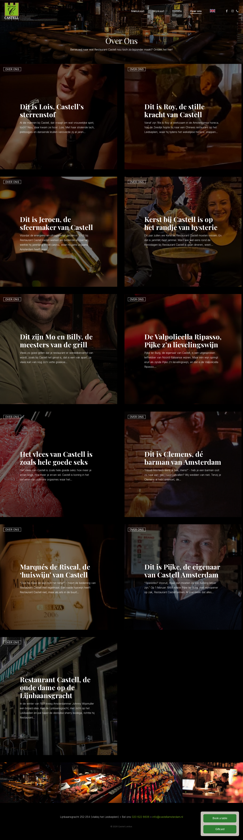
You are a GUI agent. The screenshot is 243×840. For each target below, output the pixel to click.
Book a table (220, 818)
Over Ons (12, 69)
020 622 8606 (140, 816)
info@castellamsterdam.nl (167, 816)
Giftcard (219, 829)
